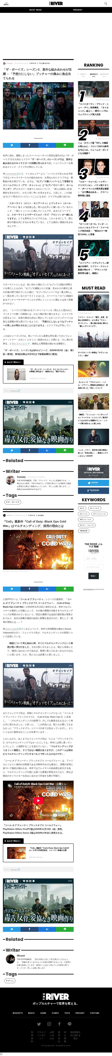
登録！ (94, 576)
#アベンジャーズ (99, 514)
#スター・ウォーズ (87, 525)
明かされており (19, 343)
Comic (55, 1013)
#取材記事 (83, 531)
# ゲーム (10, 981)
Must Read (35, 9)
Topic (33, 63)
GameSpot (14, 869)
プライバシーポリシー (41, 1035)
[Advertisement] (56, 33)
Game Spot (10, 629)
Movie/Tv (18, 1013)
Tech (67, 1013)
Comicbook (10, 173)
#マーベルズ (94, 508)
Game (41, 515)
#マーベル (83, 514)
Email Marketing (88, 589)
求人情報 (65, 1037)
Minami (9, 515)
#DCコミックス (85, 519)
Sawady (10, 63)
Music (31, 1013)
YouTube (94, 1013)
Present (78, 9)
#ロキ (82, 508)
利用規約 (32, 1037)
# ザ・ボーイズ (12, 502)
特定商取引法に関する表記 (75, 1035)
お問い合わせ (52, 1035)
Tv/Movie (44, 63)
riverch (68, 1045)
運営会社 (59, 1037)
